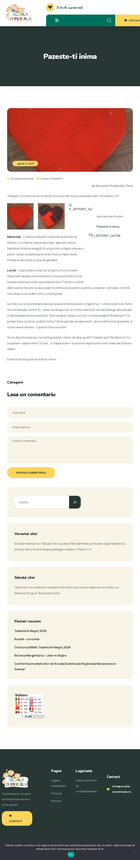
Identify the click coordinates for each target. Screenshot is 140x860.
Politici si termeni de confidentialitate (86, 786)
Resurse (56, 801)
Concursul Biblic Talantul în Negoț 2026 (42, 647)
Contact (134, 20)
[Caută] (75, 502)
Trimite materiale (69, 7)
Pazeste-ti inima (108, 227)
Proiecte (56, 793)
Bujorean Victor (49, 593)
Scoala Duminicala (22, 178)
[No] (135, 850)
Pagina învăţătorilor (58, 783)
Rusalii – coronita (26, 639)
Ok (71, 854)
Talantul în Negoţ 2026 (30, 631)
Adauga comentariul (31, 472)
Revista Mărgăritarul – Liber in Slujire (40, 655)
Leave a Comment (52, 178)
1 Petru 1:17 (84, 549)
